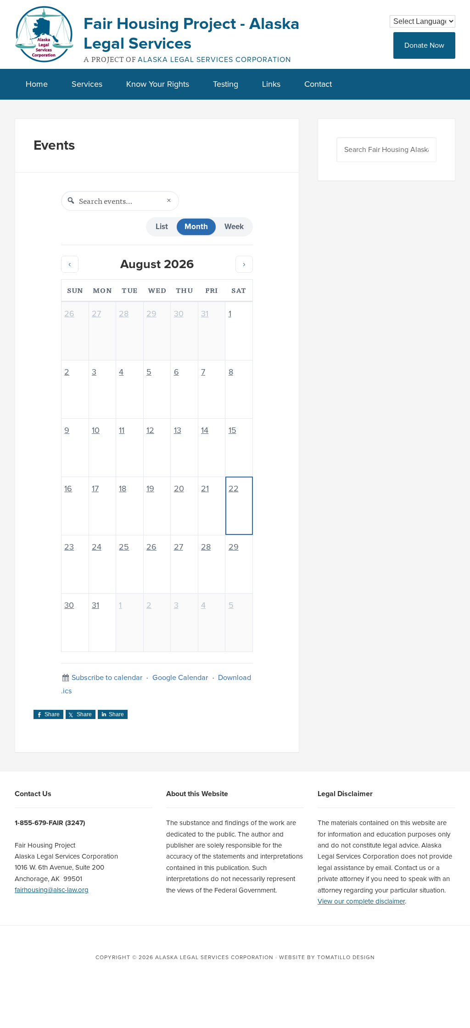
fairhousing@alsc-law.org (52, 890)
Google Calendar (180, 677)
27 (96, 314)
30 (179, 314)
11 (121, 430)
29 (151, 314)
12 (150, 430)
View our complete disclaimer (361, 901)
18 (122, 488)
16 (68, 488)
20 (179, 488)
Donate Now (424, 45)
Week (234, 226)
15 (232, 430)
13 (177, 430)
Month (196, 226)
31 (204, 314)
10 (96, 430)
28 (124, 314)
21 (205, 488)
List (162, 226)
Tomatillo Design (346, 957)
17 (95, 488)
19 (150, 488)
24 (96, 547)
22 (234, 488)
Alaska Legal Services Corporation (214, 59)
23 (69, 547)
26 (69, 314)
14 (204, 430)
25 (124, 547)
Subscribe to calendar (107, 677)
